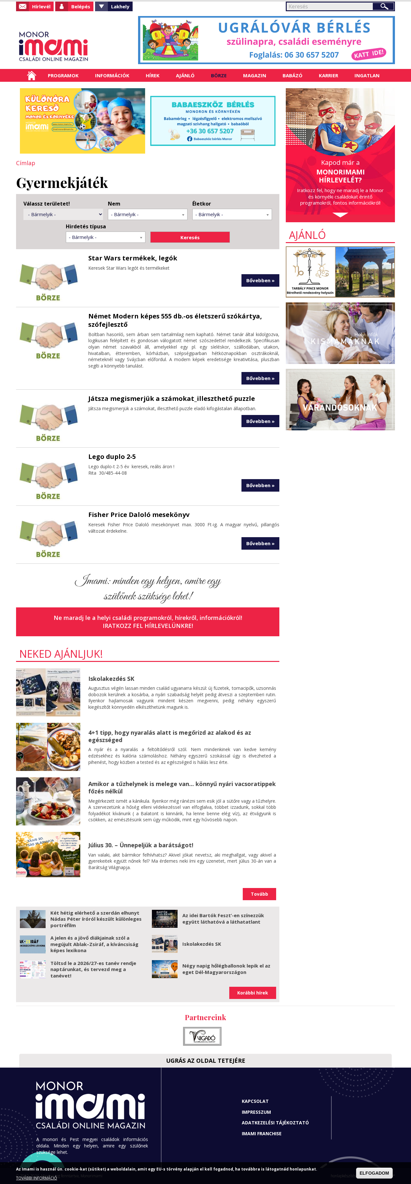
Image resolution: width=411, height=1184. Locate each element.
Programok (63, 75)
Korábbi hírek (252, 993)
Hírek (153, 75)
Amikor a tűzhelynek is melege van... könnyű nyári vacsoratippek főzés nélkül (182, 787)
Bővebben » (260, 280)
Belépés (80, 6)
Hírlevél (41, 6)
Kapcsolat (255, 1101)
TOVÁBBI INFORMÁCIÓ (36, 1178)
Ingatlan (367, 75)
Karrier (328, 75)
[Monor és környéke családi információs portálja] (74, 46)
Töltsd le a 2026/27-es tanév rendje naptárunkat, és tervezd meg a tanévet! (93, 969)
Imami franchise (262, 1133)
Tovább (259, 894)
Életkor (201, 203)
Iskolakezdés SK (111, 678)
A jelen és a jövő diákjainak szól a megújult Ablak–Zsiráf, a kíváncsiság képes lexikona (94, 944)
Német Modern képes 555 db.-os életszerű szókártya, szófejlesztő (175, 320)
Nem (114, 203)
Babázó (292, 75)
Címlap (31, 75)
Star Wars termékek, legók (132, 258)
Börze (219, 75)
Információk (112, 75)
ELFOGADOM (374, 1173)
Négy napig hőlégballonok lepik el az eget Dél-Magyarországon (226, 968)
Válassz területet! (46, 203)
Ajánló (185, 75)
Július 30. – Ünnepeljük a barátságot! (140, 845)
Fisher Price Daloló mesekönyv (138, 514)
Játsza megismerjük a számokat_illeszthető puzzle (171, 398)
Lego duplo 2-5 (112, 456)
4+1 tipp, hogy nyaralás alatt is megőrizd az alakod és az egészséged (169, 736)
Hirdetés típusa (86, 226)
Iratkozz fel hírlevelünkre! (148, 626)
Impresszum (256, 1112)
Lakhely (120, 6)
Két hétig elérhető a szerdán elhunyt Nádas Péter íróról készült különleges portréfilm (96, 918)
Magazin (254, 75)
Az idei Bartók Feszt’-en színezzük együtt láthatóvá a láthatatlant (223, 918)
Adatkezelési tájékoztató (275, 1123)
